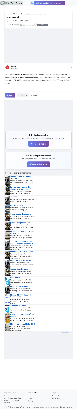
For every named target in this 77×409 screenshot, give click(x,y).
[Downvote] (26, 95)
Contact (30, 398)
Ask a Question (40, 164)
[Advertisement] (38, 44)
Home (9, 14)
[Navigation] (72, 3)
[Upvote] (18, 95)
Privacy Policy (56, 398)
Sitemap (30, 401)
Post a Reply (39, 144)
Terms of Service (57, 396)
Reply (11, 95)
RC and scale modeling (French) (24, 14)
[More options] (71, 67)
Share (34, 95)
